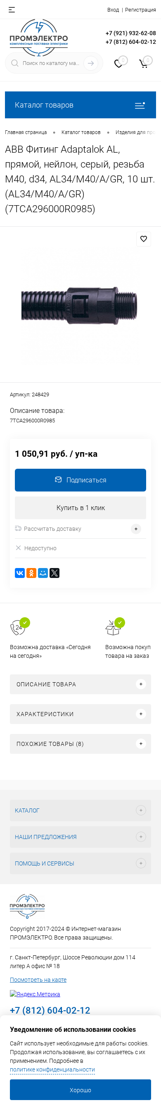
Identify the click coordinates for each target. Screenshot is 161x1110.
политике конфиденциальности (52, 1069)
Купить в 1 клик (81, 508)
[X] (54, 573)
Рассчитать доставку (52, 528)
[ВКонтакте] (20, 573)
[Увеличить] (80, 306)
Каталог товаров (44, 105)
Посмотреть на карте (38, 979)
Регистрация (140, 10)
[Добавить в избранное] (143, 239)
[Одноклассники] (31, 573)
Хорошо (80, 1090)
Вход (113, 10)
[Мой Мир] (43, 573)
